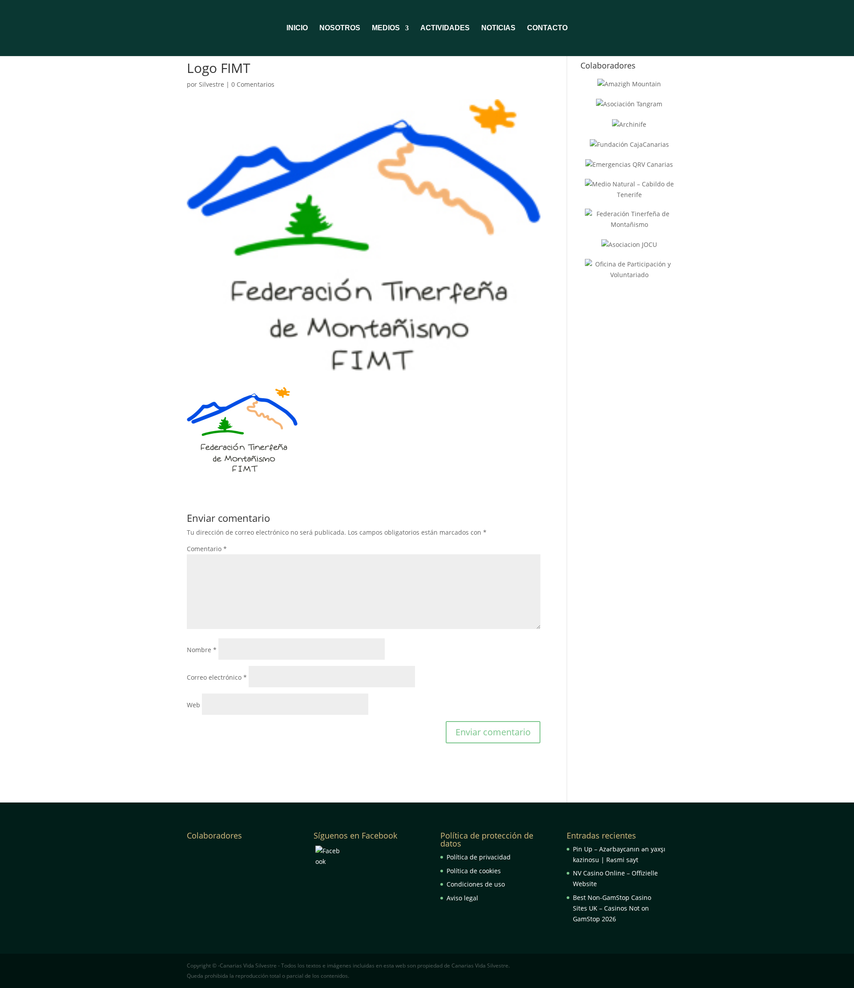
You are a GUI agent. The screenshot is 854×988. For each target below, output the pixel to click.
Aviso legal (462, 898)
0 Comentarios (252, 84)
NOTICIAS (498, 28)
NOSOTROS (339, 28)
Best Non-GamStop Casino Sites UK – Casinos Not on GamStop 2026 (612, 908)
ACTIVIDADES (445, 28)
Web (193, 705)
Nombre (202, 649)
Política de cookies (474, 871)
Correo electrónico (217, 677)
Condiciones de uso (476, 884)
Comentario (207, 548)
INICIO (297, 28)
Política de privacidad (479, 857)
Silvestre (211, 84)
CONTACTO (547, 28)
